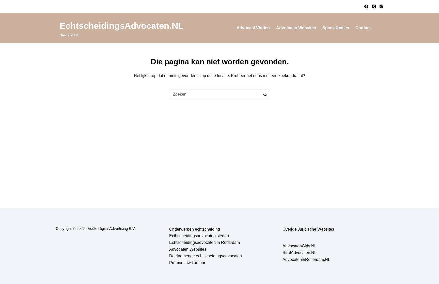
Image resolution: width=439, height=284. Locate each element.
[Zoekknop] (265, 94)
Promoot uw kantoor (187, 263)
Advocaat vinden (253, 28)
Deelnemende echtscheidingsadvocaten (205, 256)
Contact (363, 28)
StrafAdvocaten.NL (300, 252)
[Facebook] (366, 6)
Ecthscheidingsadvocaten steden (199, 236)
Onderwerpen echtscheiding (194, 229)
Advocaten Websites (296, 28)
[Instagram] (381, 6)
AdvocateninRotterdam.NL (306, 259)
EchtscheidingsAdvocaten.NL (121, 26)
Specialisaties (335, 28)
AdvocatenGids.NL (300, 246)
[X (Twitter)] (374, 6)
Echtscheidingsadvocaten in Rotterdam (204, 242)
